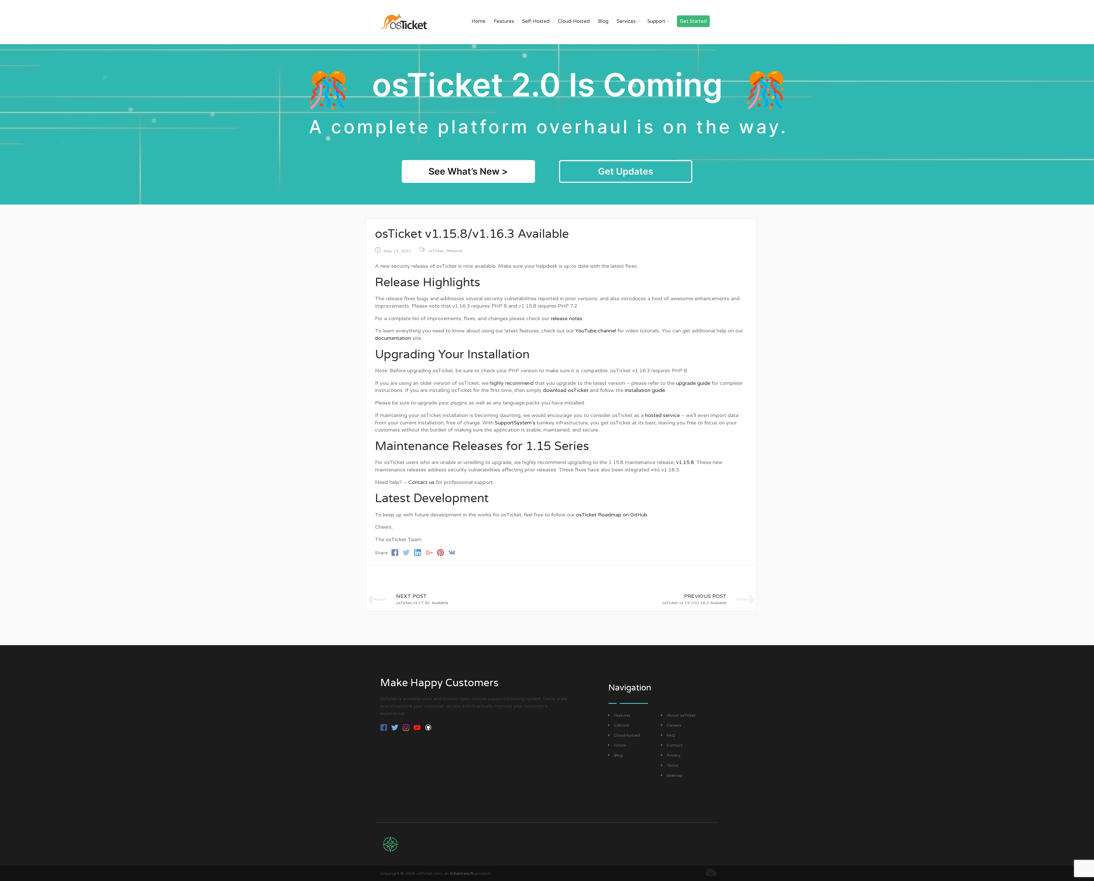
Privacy (674, 755)
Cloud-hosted (627, 735)
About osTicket (681, 715)
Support (658, 21)
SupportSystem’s (515, 423)
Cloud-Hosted (574, 21)
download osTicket (565, 390)
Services (628, 21)
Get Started (693, 21)
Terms (672, 765)
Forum (620, 745)
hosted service (662, 415)
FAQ (671, 735)
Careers (674, 725)
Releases (454, 250)
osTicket (436, 250)
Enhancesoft (462, 873)
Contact (674, 745)
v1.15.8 (685, 462)
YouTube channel (595, 331)
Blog (603, 21)
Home (478, 21)
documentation (393, 338)
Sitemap (675, 775)
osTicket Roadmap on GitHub (611, 515)
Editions (621, 725)
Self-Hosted (536, 21)
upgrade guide (693, 383)
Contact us (421, 482)
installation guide (645, 390)
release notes (566, 318)
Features (504, 21)
